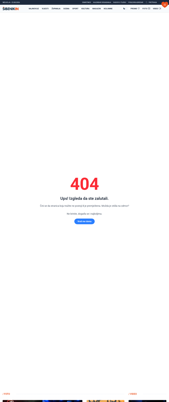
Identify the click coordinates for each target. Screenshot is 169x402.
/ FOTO (6, 393)
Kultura (85, 9)
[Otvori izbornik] (165, 5)
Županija (56, 9)
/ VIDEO (133, 393)
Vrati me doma (84, 221)
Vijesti (45, 9)
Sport (75, 9)
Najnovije (34, 9)
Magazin (96, 9)
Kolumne (108, 9)
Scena (66, 9)
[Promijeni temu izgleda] (125, 8)
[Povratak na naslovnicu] (10, 8)
